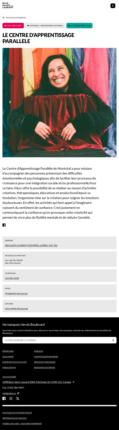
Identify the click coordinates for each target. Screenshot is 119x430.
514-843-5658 (12, 278)
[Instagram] (10, 398)
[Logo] (7, 5)
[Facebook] (4, 225)
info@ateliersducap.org (16, 293)
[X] (17, 398)
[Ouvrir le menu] (112, 5)
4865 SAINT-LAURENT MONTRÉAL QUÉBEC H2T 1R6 (31, 245)
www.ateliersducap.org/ (16, 308)
